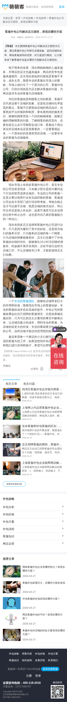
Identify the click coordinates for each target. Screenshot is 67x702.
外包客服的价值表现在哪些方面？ (41, 598)
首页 (17, 18)
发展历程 (40, 660)
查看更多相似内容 (14, 484)
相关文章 (11, 383)
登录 (38, 675)
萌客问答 (27, 653)
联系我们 (53, 660)
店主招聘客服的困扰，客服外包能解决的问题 (43, 444)
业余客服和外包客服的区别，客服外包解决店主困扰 (43, 426)
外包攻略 (28, 18)
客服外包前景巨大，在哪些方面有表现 (44, 582)
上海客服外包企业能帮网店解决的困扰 (43, 462)
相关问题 (29, 383)
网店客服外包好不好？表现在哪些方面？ (43, 616)
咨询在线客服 (50, 669)
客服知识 (14, 660)
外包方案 (53, 653)
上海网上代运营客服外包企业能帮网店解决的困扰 (43, 407)
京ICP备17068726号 (12, 697)
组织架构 (27, 660)
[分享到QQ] (42, 369)
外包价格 (40, 653)
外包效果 (41, 18)
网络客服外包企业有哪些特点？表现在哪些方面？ (44, 568)
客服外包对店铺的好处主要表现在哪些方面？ (44, 632)
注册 (29, 675)
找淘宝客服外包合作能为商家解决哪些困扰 (43, 389)
